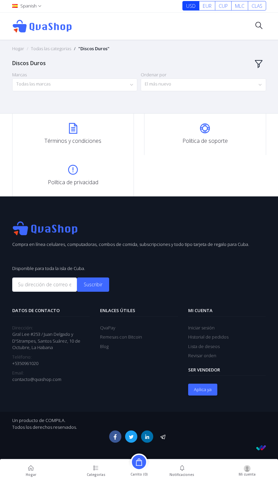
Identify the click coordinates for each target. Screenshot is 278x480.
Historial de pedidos (208, 337)
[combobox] (75, 85)
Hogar (18, 48)
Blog (104, 346)
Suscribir (93, 284)
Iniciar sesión (201, 328)
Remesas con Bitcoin (121, 337)
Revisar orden (202, 355)
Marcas (19, 75)
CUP (223, 6)
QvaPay (107, 328)
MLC (239, 6)
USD (191, 6)
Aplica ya (203, 389)
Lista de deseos (204, 346)
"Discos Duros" (94, 48)
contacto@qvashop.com (36, 379)
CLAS (257, 6)
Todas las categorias (51, 48)
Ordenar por (153, 75)
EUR (207, 6)
